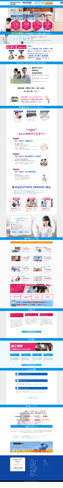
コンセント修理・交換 (33, 461)
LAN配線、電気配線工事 (33, 471)
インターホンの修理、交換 (33, 468)
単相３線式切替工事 (32, 464)
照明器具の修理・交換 (33, 466)
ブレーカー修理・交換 (33, 463)
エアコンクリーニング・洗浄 (34, 460)
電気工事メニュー (31, 459)
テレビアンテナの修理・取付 (34, 469)
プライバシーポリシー (46, 464)
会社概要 (44, 461)
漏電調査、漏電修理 (32, 470)
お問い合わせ (45, 462)
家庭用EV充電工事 (32, 473)
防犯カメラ (31, 472)
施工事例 (44, 460)
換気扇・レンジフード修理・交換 (34, 467)
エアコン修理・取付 (32, 465)
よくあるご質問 (45, 463)
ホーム (44, 465)
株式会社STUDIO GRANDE (30, 481)
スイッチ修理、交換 (32, 462)
